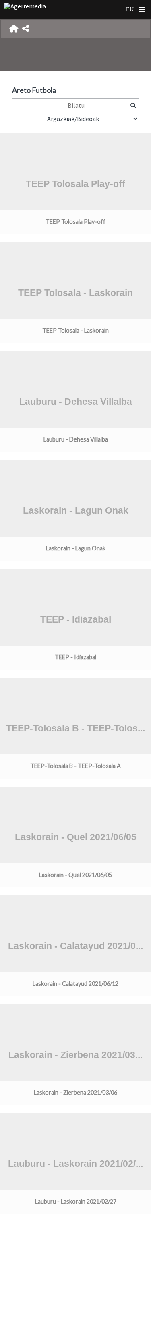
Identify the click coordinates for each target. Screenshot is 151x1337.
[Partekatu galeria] (25, 28)
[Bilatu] (133, 105)
